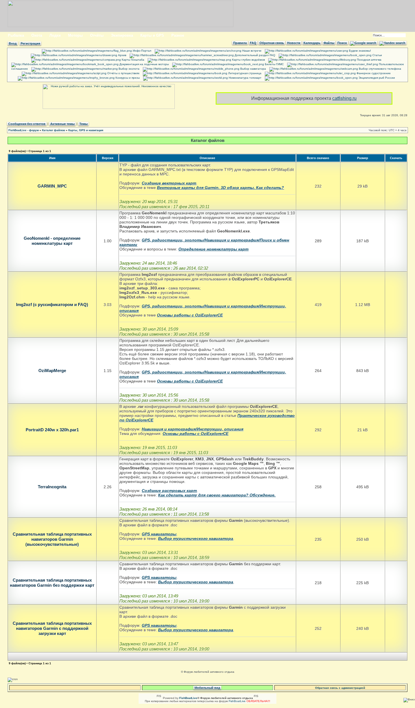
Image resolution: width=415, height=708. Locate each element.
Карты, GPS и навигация (85, 130)
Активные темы (62, 124)
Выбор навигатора (252, 68)
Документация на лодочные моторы (144, 64)
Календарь (311, 43)
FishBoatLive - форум (23, 130)
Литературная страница (244, 73)
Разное (177, 35)
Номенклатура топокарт (244, 77)
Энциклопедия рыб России (376, 77)
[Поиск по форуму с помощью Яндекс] (392, 43)
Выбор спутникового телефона (379, 68)
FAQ (253, 43)
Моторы (75, 35)
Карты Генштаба (132, 59)
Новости (293, 43)
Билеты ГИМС (274, 64)
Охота (36, 35)
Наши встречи (251, 50)
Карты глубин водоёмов (248, 59)
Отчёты (97, 35)
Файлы (329, 43)
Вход (13, 43)
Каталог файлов (53, 130)
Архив (121, 55)
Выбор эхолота (128, 68)
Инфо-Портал (141, 50)
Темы (83, 124)
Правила (240, 43)
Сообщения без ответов (26, 124)
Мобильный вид (207, 687)
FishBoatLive (237, 701)
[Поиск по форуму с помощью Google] (363, 43)
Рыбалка (16, 35)
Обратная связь (271, 43)
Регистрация (30, 43)
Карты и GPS (152, 35)
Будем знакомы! (359, 50)
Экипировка (122, 35)
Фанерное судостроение (373, 73)
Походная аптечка (368, 59)
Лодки (55, 35)
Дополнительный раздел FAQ (254, 55)
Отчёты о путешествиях (122, 73)
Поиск (342, 43)
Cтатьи (377, 55)
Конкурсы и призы (127, 77)
